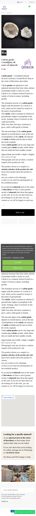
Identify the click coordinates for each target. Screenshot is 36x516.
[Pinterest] (9, 230)
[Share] (2, 230)
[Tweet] (6, 230)
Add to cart (20, 212)
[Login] (23, 7)
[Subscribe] (31, 490)
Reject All (18, 268)
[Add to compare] (27, 220)
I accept (18, 262)
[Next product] (34, 13)
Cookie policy (6, 257)
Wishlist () (32, 2)
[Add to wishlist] (9, 220)
